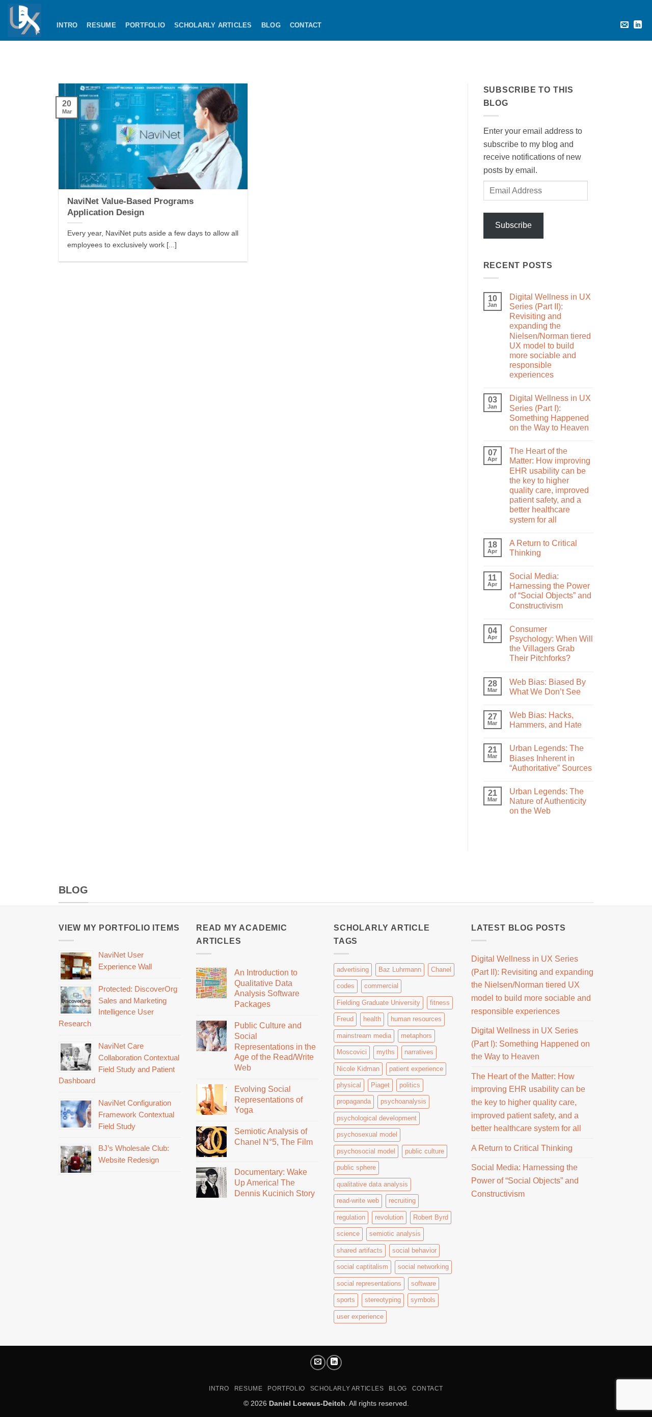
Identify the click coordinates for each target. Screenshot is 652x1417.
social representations (369, 1283)
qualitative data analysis (372, 1184)
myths (385, 1052)
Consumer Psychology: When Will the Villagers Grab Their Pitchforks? (551, 644)
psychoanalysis (403, 1101)
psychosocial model (366, 1151)
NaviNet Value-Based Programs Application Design (130, 206)
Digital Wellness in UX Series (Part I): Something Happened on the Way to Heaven (550, 413)
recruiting (402, 1200)
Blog (271, 25)
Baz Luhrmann (399, 969)
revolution (389, 1217)
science (348, 1233)
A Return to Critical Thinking (543, 548)
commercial (381, 986)
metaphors (416, 1035)
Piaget (380, 1085)
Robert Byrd (430, 1217)
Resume (101, 25)
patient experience (416, 1069)
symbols (423, 1300)
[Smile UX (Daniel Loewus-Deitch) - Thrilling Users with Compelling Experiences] (24, 20)
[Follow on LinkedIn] (638, 25)
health (372, 1019)
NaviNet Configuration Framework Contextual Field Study (136, 1114)
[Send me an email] (624, 25)
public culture (424, 1151)
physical (349, 1085)
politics (409, 1085)
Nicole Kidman (358, 1069)
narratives (418, 1052)
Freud (345, 1019)
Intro (67, 25)
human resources (416, 1019)
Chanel (441, 969)
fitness (440, 1002)
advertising (353, 969)
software (423, 1283)
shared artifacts (360, 1250)
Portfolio (145, 25)
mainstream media (364, 1035)
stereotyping (383, 1300)
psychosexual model (367, 1134)
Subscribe (513, 225)
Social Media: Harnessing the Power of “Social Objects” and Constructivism (550, 591)
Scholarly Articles (213, 25)
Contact (306, 25)
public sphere (356, 1167)
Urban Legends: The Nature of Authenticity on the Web (547, 801)
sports (346, 1300)
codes (346, 986)
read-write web (358, 1200)
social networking (423, 1266)
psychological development (377, 1118)
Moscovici (352, 1052)
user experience (360, 1316)
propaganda (354, 1101)
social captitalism (362, 1266)
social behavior (414, 1250)
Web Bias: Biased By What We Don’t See (547, 687)
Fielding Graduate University (378, 1002)
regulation (351, 1217)
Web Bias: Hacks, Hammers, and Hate (545, 720)
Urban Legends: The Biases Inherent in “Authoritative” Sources (550, 758)
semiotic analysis (395, 1233)
